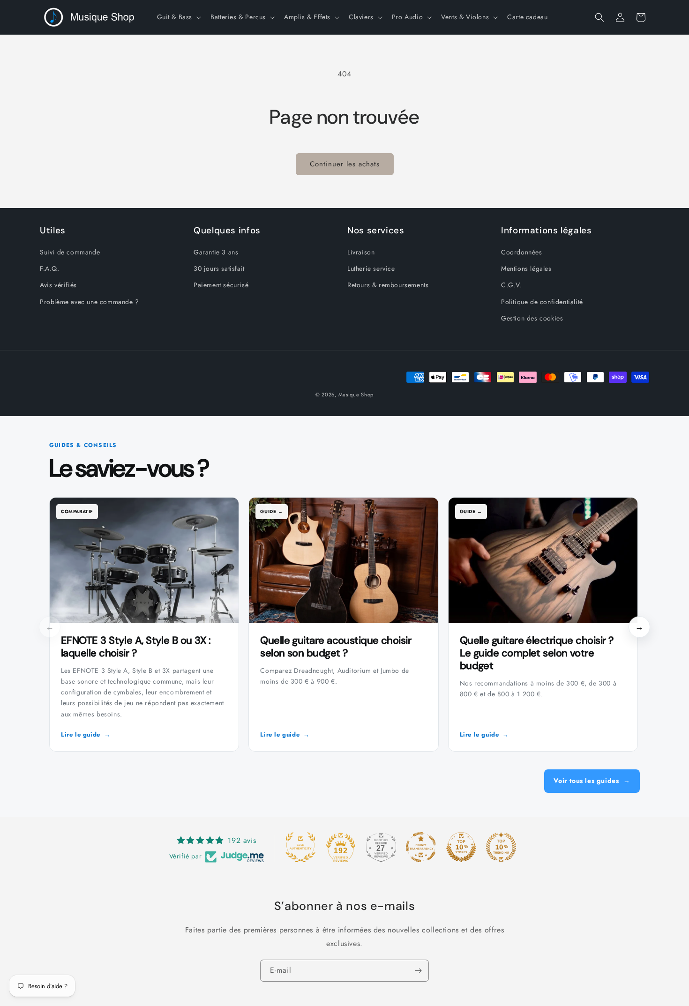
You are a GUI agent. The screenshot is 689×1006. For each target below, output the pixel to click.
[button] (178, 17)
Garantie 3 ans (216, 252)
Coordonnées (521, 252)
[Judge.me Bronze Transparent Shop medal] (421, 847)
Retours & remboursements (387, 285)
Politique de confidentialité (542, 301)
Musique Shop (356, 394)
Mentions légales (526, 268)
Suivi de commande (70, 252)
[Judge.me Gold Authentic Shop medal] (300, 847)
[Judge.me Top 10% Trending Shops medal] (501, 847)
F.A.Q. (50, 268)
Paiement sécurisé (221, 285)
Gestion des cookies (532, 318)
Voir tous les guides (592, 780)
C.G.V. (511, 285)
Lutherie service (371, 268)
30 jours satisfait (219, 268)
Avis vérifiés (58, 285)
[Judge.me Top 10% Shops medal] (461, 847)
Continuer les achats (345, 164)
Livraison (360, 252)
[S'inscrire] (418, 971)
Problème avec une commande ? (89, 301)
